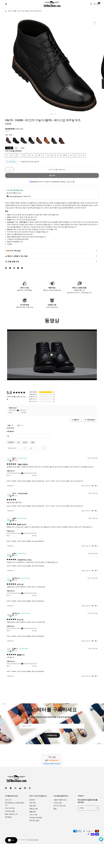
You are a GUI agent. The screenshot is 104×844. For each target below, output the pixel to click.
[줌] (95, 22)
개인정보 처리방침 (35, 817)
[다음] (55, 114)
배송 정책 (32, 806)
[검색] (94, 4)
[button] (90, 420)
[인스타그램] (17, 788)
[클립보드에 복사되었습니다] (22, 268)
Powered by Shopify (33, 840)
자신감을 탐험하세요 (61, 796)
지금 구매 (52, 175)
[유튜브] (21, 788)
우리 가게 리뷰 (10, 808)
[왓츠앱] (18, 268)
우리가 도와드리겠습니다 (38, 796)
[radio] (8, 140)
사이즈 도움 (57, 803)
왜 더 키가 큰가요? (60, 806)
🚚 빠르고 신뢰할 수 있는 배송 (16, 256)
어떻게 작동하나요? (60, 800)
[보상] (11, 840)
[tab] (10, 426)
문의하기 (32, 800)
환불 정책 (32, 812)
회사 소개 (8, 800)
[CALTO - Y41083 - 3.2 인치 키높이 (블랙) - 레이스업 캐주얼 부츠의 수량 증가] (12, 169)
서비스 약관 (33, 815)
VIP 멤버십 (8, 817)
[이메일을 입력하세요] (97, 808)
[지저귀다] (12, 788)
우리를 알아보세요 (11, 796)
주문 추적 (32, 803)
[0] (97, 4)
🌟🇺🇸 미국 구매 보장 (13, 251)
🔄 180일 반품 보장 (12, 261)
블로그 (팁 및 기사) (11, 814)
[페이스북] (6, 268)
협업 (55, 809)
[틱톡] (31, 788)
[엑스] (10, 268)
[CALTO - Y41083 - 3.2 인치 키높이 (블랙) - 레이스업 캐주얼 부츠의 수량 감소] (6, 169)
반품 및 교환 (33, 809)
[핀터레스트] (14, 268)
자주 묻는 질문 (10, 811)
